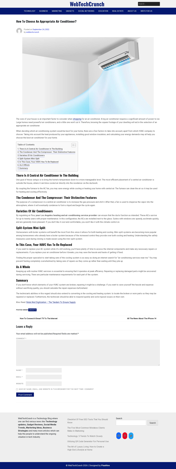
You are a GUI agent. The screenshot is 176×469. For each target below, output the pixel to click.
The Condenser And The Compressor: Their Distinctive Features (47, 152)
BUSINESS (43, 11)
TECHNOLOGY (29, 11)
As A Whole (24, 165)
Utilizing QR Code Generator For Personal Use (88, 441)
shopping (77, 119)
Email (19, 377)
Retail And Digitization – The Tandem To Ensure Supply (51, 302)
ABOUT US (132, 11)
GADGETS (70, 11)
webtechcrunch (32, 32)
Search (119, 418)
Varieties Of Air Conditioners (32, 155)
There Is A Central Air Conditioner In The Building (41, 149)
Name (19, 370)
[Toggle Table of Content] (72, 145)
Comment (21, 338)
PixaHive (105, 465)
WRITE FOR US (146, 11)
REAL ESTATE (118, 11)
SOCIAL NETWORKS (86, 11)
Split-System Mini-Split (29, 159)
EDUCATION (103, 11)
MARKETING (57, 11)
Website (19, 384)
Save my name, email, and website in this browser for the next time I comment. (56, 389)
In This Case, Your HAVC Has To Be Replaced (38, 162)
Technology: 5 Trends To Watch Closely (85, 436)
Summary (23, 168)
